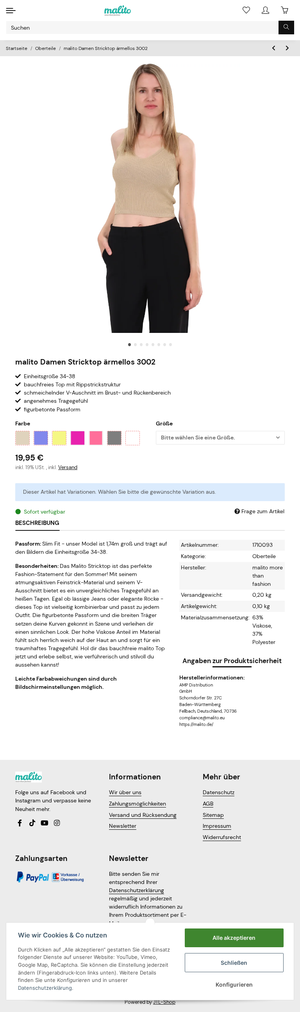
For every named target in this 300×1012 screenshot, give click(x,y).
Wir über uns (125, 792)
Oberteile (264, 556)
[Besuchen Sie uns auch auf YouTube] (44, 823)
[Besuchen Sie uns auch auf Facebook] (20, 823)
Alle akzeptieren (233, 937)
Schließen (234, 962)
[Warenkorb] (284, 10)
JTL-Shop (164, 1002)
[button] (265, 10)
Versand (67, 467)
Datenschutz (218, 792)
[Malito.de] (117, 10)
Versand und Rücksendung (143, 814)
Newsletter (122, 825)
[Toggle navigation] (11, 10)
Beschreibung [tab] (37, 523)
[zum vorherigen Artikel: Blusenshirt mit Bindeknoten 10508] (273, 48)
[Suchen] (286, 27)
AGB (208, 803)
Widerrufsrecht (222, 837)
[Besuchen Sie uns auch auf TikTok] (32, 823)
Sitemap (213, 814)
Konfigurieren (234, 984)
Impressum (217, 825)
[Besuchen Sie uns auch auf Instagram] (56, 823)
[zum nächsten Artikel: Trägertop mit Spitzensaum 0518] (287, 48)
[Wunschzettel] (246, 10)
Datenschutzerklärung (136, 890)
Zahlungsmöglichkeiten (137, 803)
